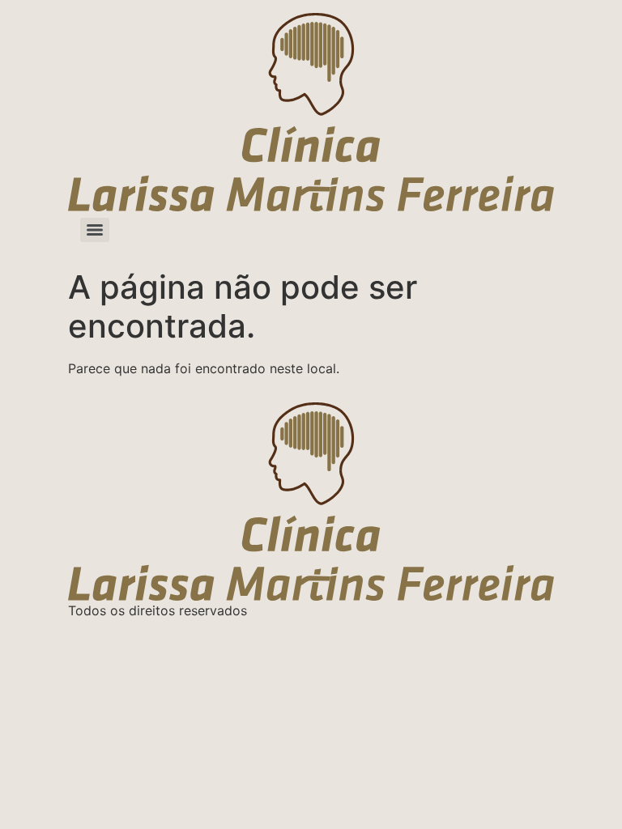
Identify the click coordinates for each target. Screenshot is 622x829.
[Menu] (94, 230)
